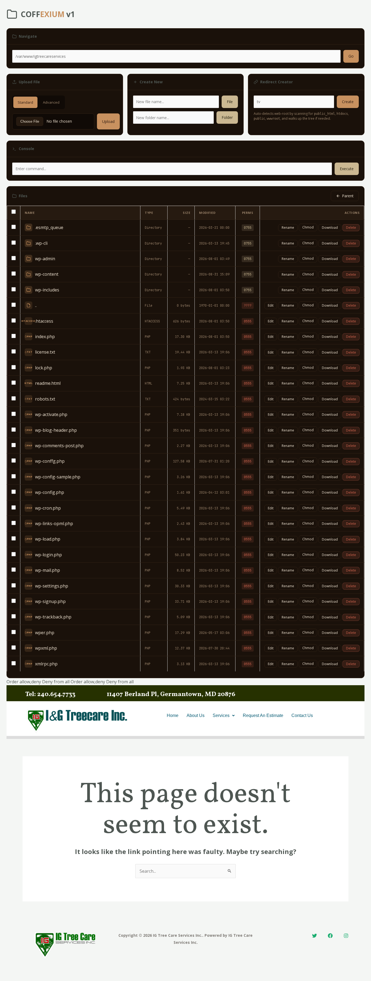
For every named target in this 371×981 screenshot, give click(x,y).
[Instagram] (346, 935)
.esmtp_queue (49, 227)
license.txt (45, 352)
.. (36, 305)
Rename (288, 227)
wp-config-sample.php (57, 477)
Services (221, 715)
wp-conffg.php (50, 461)
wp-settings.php (51, 586)
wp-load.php (47, 539)
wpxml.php (46, 648)
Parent (348, 195)
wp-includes (47, 290)
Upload (108, 121)
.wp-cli (41, 243)
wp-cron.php (48, 508)
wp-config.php (49, 492)
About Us (196, 715)
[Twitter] (314, 935)
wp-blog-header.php (56, 430)
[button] (224, 715)
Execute (347, 168)
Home (172, 715)
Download (330, 227)
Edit (270, 305)
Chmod (308, 227)
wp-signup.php (50, 601)
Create (348, 101)
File (230, 101)
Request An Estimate (263, 715)
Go (351, 56)
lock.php (43, 368)
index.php (45, 336)
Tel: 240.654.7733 (50, 694)
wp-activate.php (51, 414)
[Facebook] (330, 935)
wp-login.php (48, 555)
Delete (351, 227)
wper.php (44, 633)
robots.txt (45, 399)
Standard (25, 102)
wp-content (46, 274)
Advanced (51, 102)
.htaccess (44, 321)
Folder (227, 117)
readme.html (48, 383)
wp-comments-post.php (59, 446)
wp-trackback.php (53, 617)
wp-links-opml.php (54, 523)
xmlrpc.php (46, 664)
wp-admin (45, 259)
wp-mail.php (47, 570)
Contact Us (302, 715)
